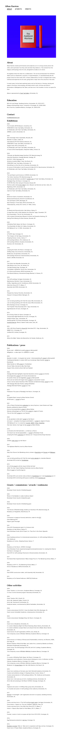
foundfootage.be (11, 322)
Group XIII (24, 328)
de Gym (25, 720)
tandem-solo (30, 179)
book (15, 466)
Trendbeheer (24, 460)
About (9, 9)
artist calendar (35, 458)
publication (25, 405)
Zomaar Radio (18, 665)
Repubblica (38, 452)
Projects (18, 9)
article (27, 350)
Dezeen (45, 452)
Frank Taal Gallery (24, 93)
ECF (40, 517)
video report (15, 440)
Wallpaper (52, 452)
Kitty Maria (22, 185)
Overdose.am (41, 478)
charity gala (34, 702)
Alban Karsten (12, 6)
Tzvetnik (28, 423)
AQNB (32, 423)
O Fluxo (36, 423)
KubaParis (41, 423)
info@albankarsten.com (13, 117)
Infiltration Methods (25, 651)
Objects (28, 9)
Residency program (12, 726)
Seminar (9, 694)
